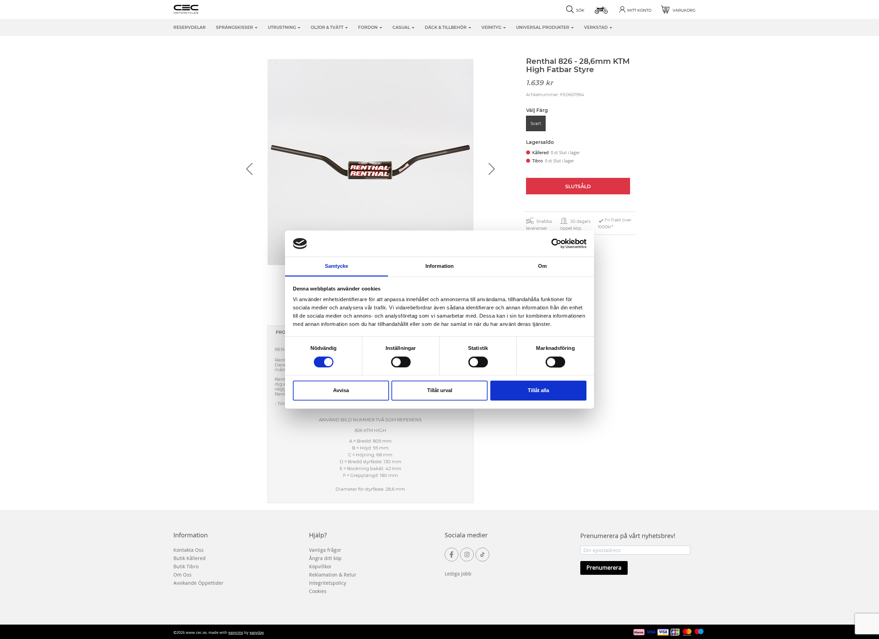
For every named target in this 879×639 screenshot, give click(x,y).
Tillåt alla (538, 390)
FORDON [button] (368, 27)
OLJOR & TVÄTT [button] (327, 27)
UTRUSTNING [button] (282, 27)
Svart (535, 123)
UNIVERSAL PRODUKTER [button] (543, 27)
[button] (601, 9)
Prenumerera (603, 567)
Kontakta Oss (188, 550)
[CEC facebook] (451, 554)
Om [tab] (542, 266)
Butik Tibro (185, 566)
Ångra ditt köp (325, 558)
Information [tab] (439, 266)
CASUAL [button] (401, 27)
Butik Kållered (189, 558)
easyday (257, 632)
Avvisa (341, 390)
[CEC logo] (196, 8)
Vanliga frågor (325, 550)
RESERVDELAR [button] (189, 27)
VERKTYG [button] (491, 27)
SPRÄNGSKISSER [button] (235, 27)
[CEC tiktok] (482, 554)
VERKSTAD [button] (596, 27)
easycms (235, 632)
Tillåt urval (439, 390)
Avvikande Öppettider (198, 583)
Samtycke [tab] (337, 266)
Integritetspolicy (327, 583)
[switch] (401, 361)
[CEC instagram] (466, 554)
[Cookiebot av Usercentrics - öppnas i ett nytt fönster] (556, 243)
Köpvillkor (320, 566)
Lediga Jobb (458, 573)
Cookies (318, 591)
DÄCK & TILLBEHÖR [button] (446, 27)
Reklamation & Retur (332, 574)
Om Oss (182, 574)
